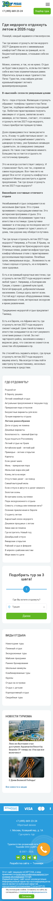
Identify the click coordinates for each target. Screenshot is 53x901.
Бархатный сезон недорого (19, 519)
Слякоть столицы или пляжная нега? (23, 505)
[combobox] (26, 607)
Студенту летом (13, 514)
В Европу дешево (14, 394)
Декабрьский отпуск (15, 537)
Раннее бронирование (17, 663)
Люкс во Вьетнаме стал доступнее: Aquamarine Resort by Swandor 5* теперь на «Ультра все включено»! (26, 748)
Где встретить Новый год (18, 532)
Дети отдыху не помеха (17, 425)
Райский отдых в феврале (18, 545)
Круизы (9, 678)
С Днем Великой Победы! (22, 780)
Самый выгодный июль (16, 483)
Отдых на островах (15, 683)
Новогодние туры (15, 643)
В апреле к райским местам (19, 550)
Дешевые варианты (15, 430)
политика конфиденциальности (31, 874)
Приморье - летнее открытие (20, 452)
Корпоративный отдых (17, 692)
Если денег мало (13, 461)
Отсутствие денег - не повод (20, 479)
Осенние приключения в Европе (21, 510)
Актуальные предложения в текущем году (26, 403)
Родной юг (10, 389)
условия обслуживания (13, 877)
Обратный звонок (26, 825)
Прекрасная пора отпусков (18, 407)
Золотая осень (12, 492)
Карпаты (9, 456)
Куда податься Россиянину (19, 439)
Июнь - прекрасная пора (17, 465)
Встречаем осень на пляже (19, 496)
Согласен (26, 896)
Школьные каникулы (16, 668)
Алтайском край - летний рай (19, 447)
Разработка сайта (19, 863)
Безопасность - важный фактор (21, 434)
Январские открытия (15, 541)
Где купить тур (27, 834)
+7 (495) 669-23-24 (12, 11)
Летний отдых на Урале (17, 443)
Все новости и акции (16, 787)
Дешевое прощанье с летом (19, 523)
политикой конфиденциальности (33, 892)
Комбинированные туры (18, 673)
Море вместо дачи (14, 554)
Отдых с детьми (14, 687)
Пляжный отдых (14, 648)
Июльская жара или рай (17, 470)
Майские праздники (16, 658)
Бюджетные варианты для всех (21, 412)
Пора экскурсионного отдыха (20, 501)
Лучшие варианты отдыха (18, 416)
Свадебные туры (14, 697)
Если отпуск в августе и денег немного (25, 488)
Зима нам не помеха (15, 528)
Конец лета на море (15, 474)
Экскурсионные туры (16, 653)
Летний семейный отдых (17, 398)
